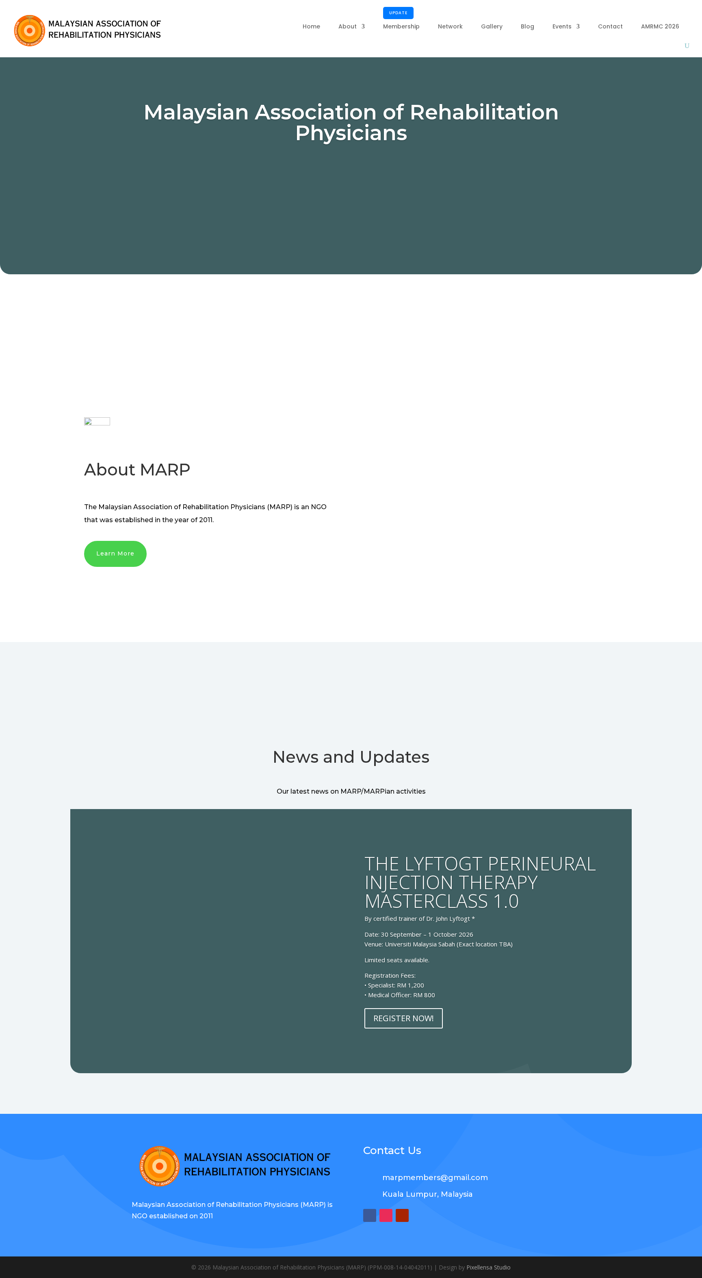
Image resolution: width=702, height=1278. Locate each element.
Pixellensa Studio (488, 1267)
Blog (527, 26)
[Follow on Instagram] (385, 1215)
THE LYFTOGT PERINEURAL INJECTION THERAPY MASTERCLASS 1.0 (480, 882)
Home (311, 26)
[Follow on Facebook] (369, 1215)
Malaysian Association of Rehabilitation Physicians (351, 122)
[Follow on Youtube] (402, 1215)
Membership (401, 20)
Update (398, 13)
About (347, 26)
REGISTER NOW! (403, 1018)
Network (450, 26)
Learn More (115, 553)
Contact (610, 26)
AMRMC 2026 (660, 26)
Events (562, 26)
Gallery (492, 26)
